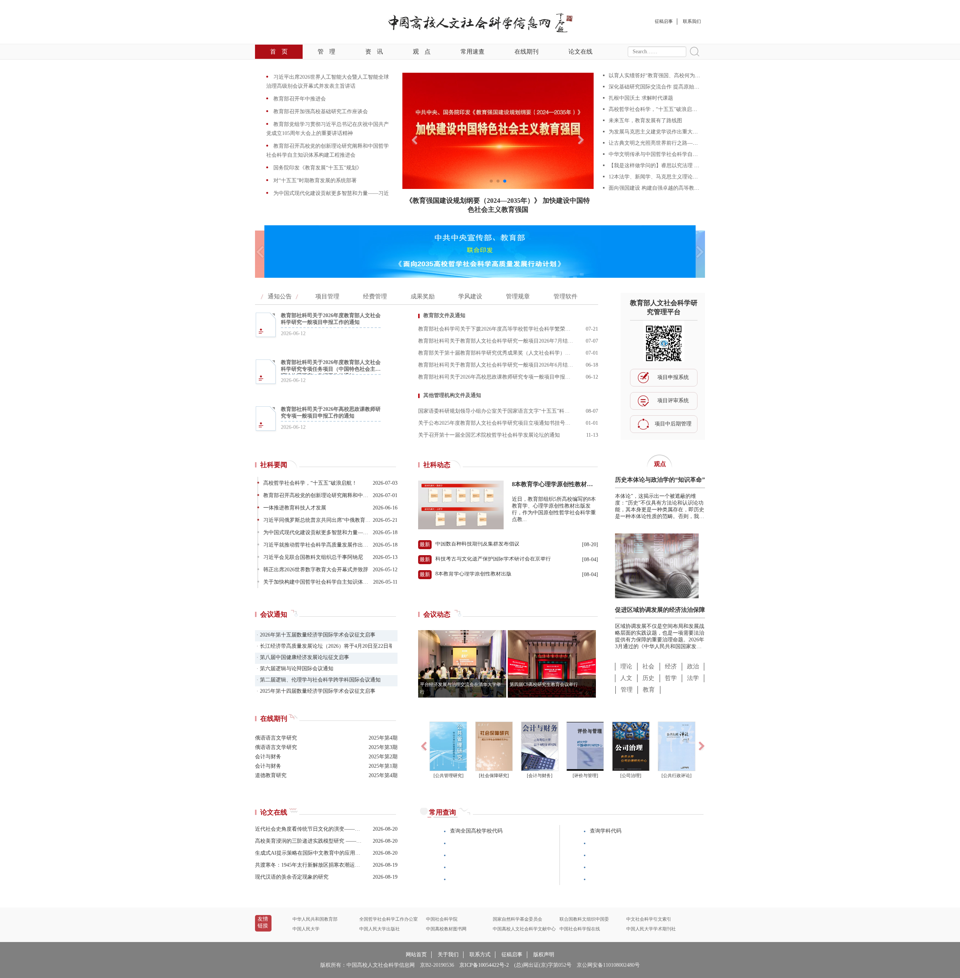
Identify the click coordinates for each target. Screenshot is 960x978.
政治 (693, 666)
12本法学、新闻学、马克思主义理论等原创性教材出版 (672, 177)
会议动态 (436, 614)
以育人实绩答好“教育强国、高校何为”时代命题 (663, 75)
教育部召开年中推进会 (299, 99)
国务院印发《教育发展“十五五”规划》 (317, 168)
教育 (649, 689)
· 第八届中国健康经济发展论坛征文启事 (302, 657)
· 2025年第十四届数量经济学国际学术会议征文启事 (315, 691)
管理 (326, 51)
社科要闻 (273, 465)
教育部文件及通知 (444, 315)
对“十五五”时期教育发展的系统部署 (314, 180)
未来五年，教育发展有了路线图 (645, 120)
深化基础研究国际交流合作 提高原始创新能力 (662, 87)
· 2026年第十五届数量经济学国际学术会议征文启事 (315, 635)
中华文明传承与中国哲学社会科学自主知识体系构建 (669, 154)
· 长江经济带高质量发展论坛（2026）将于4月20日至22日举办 (323, 646)
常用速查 (472, 51)
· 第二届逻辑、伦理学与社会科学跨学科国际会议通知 (318, 680)
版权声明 (543, 954)
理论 (626, 666)
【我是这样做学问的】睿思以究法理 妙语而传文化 (667, 165)
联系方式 (480, 954)
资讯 (374, 51)
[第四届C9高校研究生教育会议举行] (552, 695)
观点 (421, 51)
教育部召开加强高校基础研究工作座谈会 (320, 111)
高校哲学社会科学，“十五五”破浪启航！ (655, 109)
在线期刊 (526, 51)
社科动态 (436, 465)
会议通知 (273, 614)
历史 (648, 678)
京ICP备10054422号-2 (484, 965)
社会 (648, 666)
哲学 (671, 678)
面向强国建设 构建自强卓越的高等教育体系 (659, 188)
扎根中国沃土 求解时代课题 (641, 98)
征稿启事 (511, 954)
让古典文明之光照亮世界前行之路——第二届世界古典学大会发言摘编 (690, 143)
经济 (671, 666)
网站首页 (416, 954)
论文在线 (580, 51)
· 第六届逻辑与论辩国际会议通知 (294, 668)
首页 (279, 51)
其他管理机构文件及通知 (452, 395)
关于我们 (448, 954)
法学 (693, 678)
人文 (626, 678)
